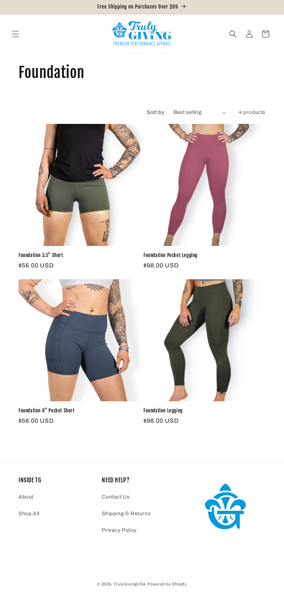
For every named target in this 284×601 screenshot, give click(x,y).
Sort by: (156, 112)
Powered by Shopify (167, 584)
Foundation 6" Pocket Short (46, 410)
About (26, 497)
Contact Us (115, 497)
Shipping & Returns (126, 513)
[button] (15, 34)
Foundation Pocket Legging (170, 255)
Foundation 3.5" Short (40, 255)
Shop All (29, 513)
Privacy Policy (119, 530)
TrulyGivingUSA (130, 584)
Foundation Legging (163, 410)
